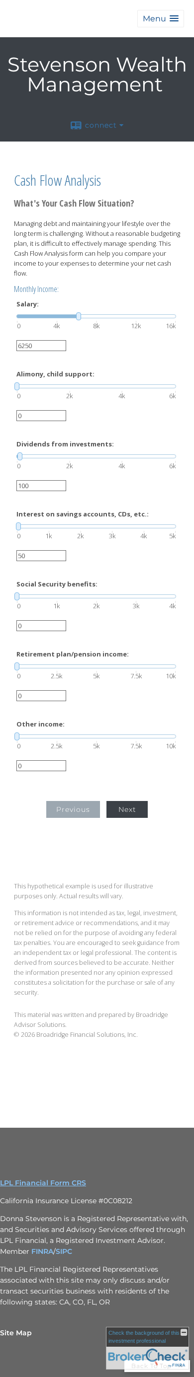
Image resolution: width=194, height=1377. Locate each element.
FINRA (42, 1251)
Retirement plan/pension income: (72, 654)
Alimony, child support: (55, 374)
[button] (160, 18)
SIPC (64, 1251)
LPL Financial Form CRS (43, 1182)
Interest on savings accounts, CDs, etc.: (82, 514)
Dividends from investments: (65, 444)
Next (127, 809)
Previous (73, 809)
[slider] (96, 316)
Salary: (27, 304)
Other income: (40, 724)
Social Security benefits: (56, 584)
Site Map (16, 1332)
